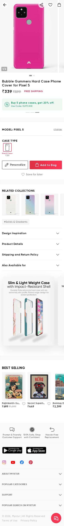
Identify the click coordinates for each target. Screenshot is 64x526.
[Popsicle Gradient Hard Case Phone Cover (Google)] (30, 205)
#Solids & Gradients (15, 222)
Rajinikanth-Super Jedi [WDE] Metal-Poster (11, 403)
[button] (32, 233)
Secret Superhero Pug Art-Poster (36, 403)
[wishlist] (22, 405)
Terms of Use (9, 520)
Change (58, 129)
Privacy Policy (29, 520)
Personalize (17, 165)
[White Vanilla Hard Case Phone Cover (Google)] (10, 205)
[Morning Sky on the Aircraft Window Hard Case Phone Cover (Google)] (49, 205)
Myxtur (16, 516)
